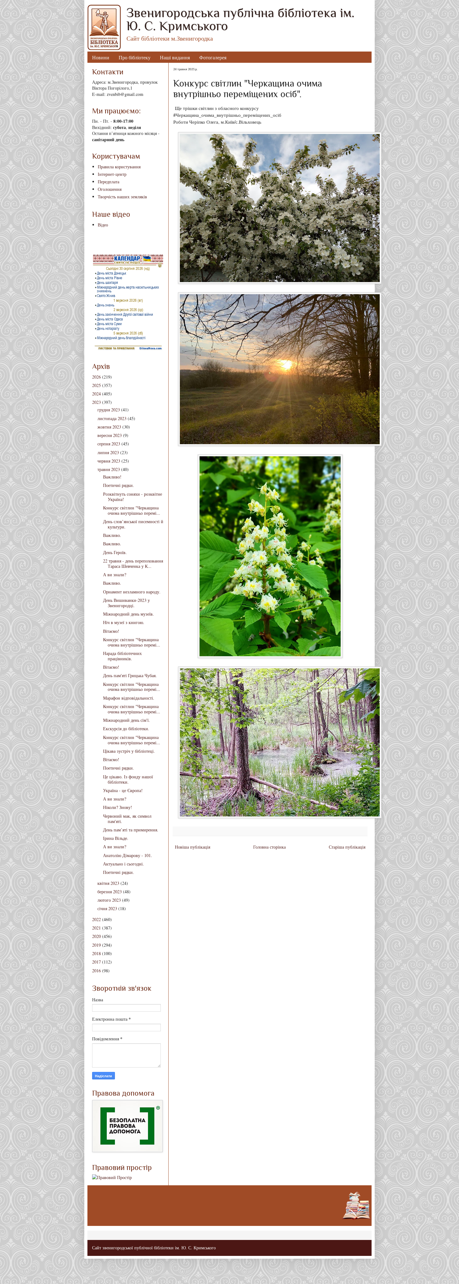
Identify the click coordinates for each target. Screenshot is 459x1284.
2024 (96, 394)
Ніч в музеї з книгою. (123, 622)
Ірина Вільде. (115, 838)
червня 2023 (108, 461)
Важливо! (112, 477)
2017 (96, 962)
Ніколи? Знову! (117, 807)
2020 (96, 936)
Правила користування (119, 167)
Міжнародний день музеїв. (128, 614)
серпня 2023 (108, 444)
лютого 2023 (109, 900)
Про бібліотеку (135, 57)
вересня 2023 (109, 435)
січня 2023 (107, 908)
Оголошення (109, 189)
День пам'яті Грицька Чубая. (130, 675)
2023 (96, 402)
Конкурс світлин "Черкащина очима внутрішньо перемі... (131, 510)
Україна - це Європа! (123, 790)
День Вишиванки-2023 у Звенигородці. (126, 602)
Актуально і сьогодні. (123, 864)
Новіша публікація (192, 847)
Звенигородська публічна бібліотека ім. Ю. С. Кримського (240, 19)
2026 (96, 377)
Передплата (108, 182)
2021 (96, 928)
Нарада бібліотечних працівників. (122, 656)
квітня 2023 (108, 883)
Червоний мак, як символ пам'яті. (127, 818)
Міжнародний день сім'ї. (126, 720)
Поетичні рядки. (118, 485)
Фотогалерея (212, 57)
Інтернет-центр (112, 174)
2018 (96, 953)
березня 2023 (109, 892)
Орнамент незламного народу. (131, 592)
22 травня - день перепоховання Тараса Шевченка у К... (133, 563)
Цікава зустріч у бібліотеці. (129, 751)
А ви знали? (114, 575)
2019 (96, 945)
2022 (96, 919)
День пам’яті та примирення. (130, 830)
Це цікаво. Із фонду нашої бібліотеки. (128, 779)
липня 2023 (108, 452)
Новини (100, 57)
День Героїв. (115, 552)
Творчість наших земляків (122, 197)
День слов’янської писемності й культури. (133, 524)
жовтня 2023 (109, 427)
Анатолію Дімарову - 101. (127, 855)
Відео (103, 225)
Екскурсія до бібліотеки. (126, 728)
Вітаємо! (111, 631)
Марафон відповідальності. (128, 698)
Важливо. (112, 535)
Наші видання (175, 57)
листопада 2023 (111, 418)
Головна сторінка (269, 847)
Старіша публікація (347, 847)
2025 (96, 385)
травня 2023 (108, 469)
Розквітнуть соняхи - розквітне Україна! (132, 496)
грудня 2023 (108, 410)
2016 (96, 971)
